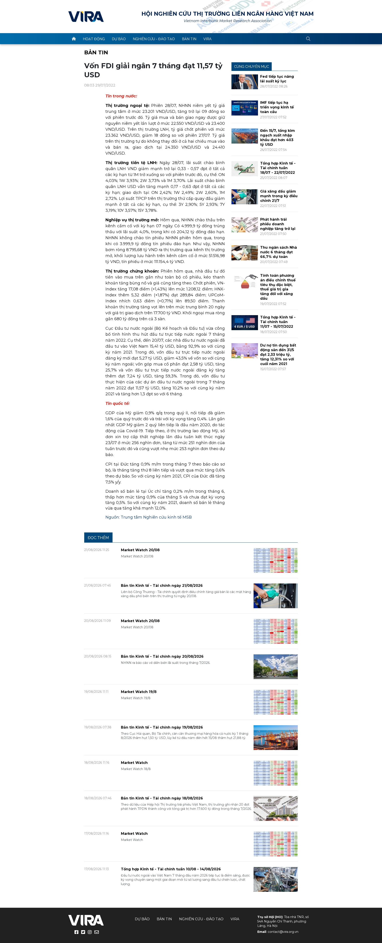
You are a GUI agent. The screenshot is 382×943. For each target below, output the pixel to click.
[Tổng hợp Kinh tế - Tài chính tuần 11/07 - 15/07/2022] (244, 322)
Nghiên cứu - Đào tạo (154, 39)
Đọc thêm (98, 537)
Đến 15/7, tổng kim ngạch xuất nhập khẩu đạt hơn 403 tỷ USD (277, 137)
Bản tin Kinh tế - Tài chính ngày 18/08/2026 (162, 798)
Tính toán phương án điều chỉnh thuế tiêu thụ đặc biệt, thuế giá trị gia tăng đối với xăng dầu (278, 287)
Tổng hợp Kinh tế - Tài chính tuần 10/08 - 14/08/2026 (171, 869)
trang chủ (73, 38)
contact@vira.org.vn (283, 932)
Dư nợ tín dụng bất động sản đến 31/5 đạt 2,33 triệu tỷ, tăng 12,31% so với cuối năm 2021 (278, 354)
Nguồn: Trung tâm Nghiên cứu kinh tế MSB (148, 517)
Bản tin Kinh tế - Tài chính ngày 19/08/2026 (162, 727)
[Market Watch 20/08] (276, 560)
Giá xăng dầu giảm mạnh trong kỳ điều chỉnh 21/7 (279, 196)
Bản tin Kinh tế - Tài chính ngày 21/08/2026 (162, 585)
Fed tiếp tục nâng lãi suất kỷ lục (277, 78)
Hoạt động (94, 39)
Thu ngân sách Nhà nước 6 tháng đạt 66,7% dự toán (278, 252)
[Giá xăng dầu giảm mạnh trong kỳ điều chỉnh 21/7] (244, 196)
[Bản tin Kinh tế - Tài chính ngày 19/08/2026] (276, 737)
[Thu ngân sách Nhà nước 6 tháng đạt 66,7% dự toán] (244, 252)
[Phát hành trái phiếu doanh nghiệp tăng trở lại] (244, 224)
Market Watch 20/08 (140, 550)
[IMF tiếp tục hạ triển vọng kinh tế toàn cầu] (244, 108)
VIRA (86, 16)
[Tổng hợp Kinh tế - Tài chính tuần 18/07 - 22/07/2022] (244, 168)
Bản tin (189, 39)
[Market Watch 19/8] (276, 702)
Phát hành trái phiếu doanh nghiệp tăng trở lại (277, 224)
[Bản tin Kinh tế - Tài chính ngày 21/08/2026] (276, 595)
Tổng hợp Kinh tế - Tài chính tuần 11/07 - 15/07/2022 (278, 322)
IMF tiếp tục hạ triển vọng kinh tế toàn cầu (277, 107)
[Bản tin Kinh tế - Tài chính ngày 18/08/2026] (276, 808)
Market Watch (134, 763)
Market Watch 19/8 (139, 692)
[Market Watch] (276, 773)
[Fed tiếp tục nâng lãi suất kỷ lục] (244, 82)
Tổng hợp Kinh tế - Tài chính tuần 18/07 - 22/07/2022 (278, 168)
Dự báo (119, 39)
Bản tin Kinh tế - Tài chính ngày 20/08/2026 (162, 656)
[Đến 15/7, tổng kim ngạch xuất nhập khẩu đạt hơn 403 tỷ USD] (244, 136)
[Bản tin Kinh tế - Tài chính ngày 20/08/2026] (276, 666)
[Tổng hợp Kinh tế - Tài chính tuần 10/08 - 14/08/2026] (276, 879)
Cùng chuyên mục (251, 66)
